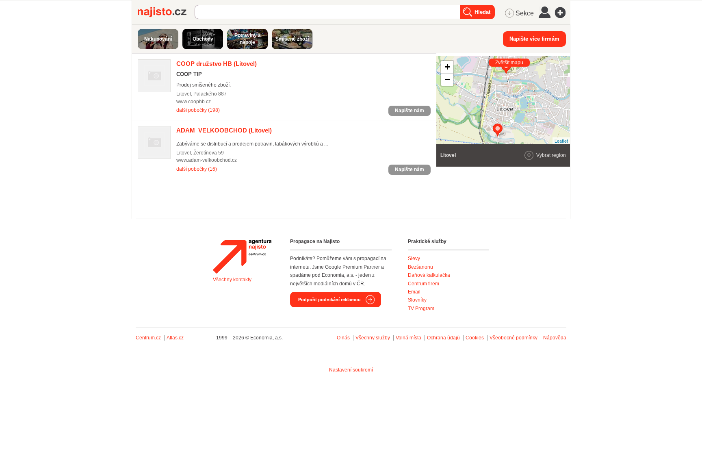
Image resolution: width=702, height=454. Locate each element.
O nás (343, 338)
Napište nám (409, 110)
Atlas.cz (175, 338)
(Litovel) (216, 63)
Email (414, 292)
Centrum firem (423, 284)
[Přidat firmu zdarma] (563, 13)
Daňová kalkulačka (429, 275)
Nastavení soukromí (351, 370)
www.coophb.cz (193, 101)
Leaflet (561, 140)
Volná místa (408, 338)
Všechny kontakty (232, 279)
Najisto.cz (166, 12)
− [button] (447, 79)
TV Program (421, 308)
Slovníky (417, 300)
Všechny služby (373, 338)
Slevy (414, 258)
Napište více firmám (534, 39)
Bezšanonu (420, 267)
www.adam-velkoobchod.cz (206, 160)
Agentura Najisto (242, 256)
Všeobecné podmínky (513, 338)
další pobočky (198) (198, 110)
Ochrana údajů (443, 338)
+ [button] (447, 67)
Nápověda (554, 338)
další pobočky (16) (196, 169)
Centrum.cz (148, 338)
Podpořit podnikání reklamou (329, 299)
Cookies (475, 338)
